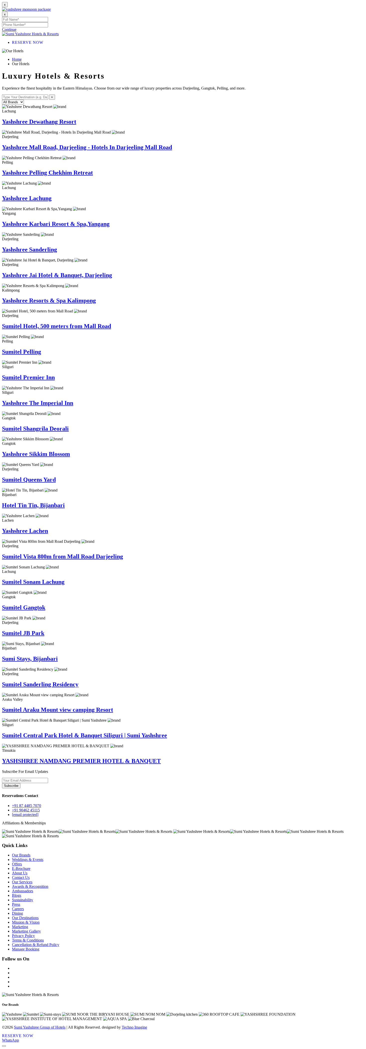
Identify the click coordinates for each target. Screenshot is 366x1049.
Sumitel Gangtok (23, 607)
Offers (17, 864)
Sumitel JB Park (23, 633)
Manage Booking (25, 949)
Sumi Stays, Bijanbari (30, 658)
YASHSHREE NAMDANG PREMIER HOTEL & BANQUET (81, 761)
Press (16, 904)
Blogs (16, 895)
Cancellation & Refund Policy (35, 945)
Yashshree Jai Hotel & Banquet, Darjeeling (57, 275)
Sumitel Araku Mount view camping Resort (57, 709)
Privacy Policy (23, 936)
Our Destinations (25, 918)
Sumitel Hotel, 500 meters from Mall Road (56, 326)
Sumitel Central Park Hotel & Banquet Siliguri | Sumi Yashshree (84, 735)
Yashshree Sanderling (29, 249)
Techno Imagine (134, 1027)
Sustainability (22, 900)
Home (17, 59)
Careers (18, 909)
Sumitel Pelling (21, 352)
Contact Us (21, 877)
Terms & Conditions (28, 940)
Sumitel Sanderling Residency (40, 684)
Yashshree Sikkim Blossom (36, 454)
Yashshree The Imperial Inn (37, 403)
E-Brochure (21, 868)
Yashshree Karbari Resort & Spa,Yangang (56, 224)
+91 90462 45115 (26, 810)
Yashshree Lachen (25, 531)
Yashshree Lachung (27, 198)
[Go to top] (4, 1046)
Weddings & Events (27, 859)
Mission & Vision (26, 922)
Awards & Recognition (30, 886)
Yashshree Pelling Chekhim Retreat (47, 172)
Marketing (20, 927)
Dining (17, 913)
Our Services (22, 882)
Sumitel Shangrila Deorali (35, 428)
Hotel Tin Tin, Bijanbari (33, 505)
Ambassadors (22, 891)
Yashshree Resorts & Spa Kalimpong (49, 300)
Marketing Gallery (26, 931)
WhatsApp (10, 1040)
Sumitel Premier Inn (28, 377)
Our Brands (21, 855)
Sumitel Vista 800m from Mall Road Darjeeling (62, 556)
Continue (9, 29)
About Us (19, 873)
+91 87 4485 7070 (26, 805)
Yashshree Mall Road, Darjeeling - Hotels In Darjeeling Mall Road (87, 147)
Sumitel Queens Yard (29, 479)
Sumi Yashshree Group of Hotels (39, 1027)
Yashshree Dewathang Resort (39, 121)
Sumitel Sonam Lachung (33, 582)
